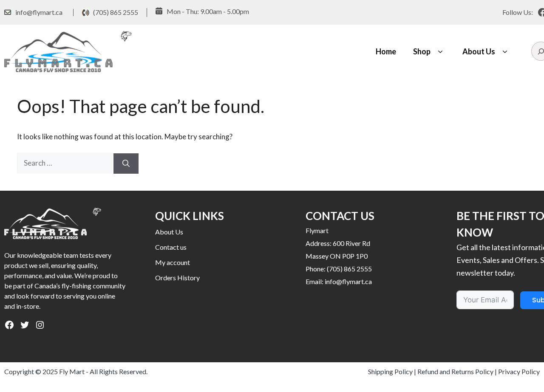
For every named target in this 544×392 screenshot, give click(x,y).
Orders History (177, 278)
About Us (478, 51)
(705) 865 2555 (115, 12)
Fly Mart (72, 371)
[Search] (126, 163)
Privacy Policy (519, 371)
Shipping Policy (390, 371)
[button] (440, 51)
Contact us (171, 247)
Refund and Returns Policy (455, 371)
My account (172, 262)
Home (386, 51)
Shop (422, 51)
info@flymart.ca (38, 12)
